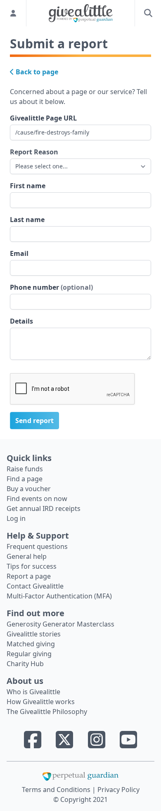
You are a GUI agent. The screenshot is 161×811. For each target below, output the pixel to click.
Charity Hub (25, 663)
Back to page (36, 71)
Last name (27, 219)
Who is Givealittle (33, 691)
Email (19, 253)
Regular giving (29, 653)
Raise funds (25, 468)
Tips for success (32, 566)
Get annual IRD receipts (43, 508)
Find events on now (37, 498)
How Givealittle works (41, 701)
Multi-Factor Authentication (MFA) (59, 596)
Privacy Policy (118, 789)
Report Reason (34, 151)
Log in (16, 518)
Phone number (51, 287)
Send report (34, 420)
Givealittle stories (34, 633)
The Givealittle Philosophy (47, 711)
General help (27, 556)
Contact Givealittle (35, 586)
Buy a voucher (29, 488)
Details (21, 321)
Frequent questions (37, 546)
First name (27, 185)
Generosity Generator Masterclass (60, 624)
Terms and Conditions (57, 789)
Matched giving (31, 643)
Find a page (25, 478)
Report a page (29, 576)
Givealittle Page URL (43, 118)
